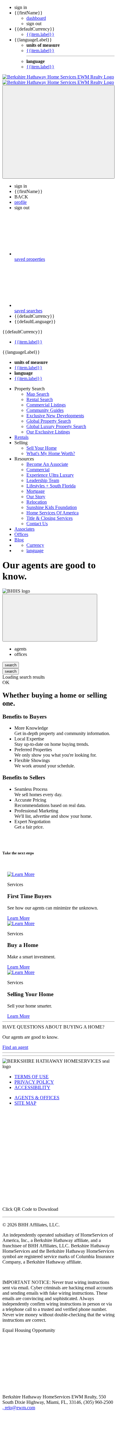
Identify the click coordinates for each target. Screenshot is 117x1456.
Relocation (36, 502)
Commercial (38, 469)
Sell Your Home (41, 448)
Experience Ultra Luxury (50, 475)
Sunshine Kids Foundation (51, 507)
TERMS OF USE (31, 1076)
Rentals (21, 437)
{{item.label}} (40, 34)
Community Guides (45, 410)
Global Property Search (48, 421)
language (35, 550)
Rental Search (39, 399)
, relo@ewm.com (18, 1407)
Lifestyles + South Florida (51, 485)
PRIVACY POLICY (34, 1082)
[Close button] (49, 618)
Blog (19, 539)
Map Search (37, 394)
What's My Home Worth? (50, 453)
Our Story (35, 496)
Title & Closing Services (49, 518)
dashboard (36, 18)
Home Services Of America (52, 512)
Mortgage (35, 491)
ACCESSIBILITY (32, 1087)
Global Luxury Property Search (56, 426)
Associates (24, 528)
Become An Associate (47, 464)
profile (20, 202)
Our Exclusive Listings (48, 431)
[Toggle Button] (58, 132)
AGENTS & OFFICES (36, 1097)
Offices (21, 534)
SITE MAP (25, 1103)
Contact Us (37, 523)
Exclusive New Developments (55, 415)
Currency (35, 545)
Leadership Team (42, 480)
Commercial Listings (46, 404)
